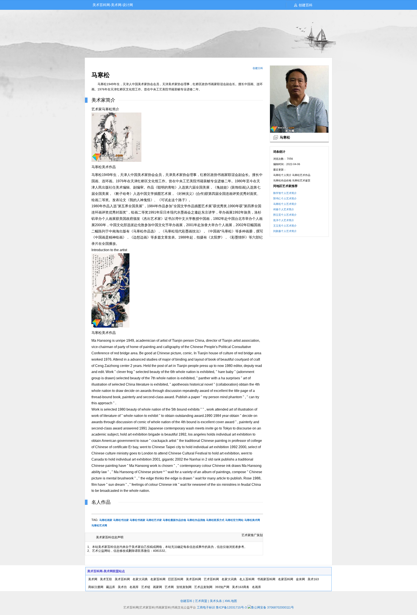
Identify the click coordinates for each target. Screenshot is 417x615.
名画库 (134, 587)
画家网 (157, 587)
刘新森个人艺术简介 (285, 231)
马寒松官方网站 (234, 520)
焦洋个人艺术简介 (283, 220)
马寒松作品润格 (196, 520)
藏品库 (110, 587)
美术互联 (106, 579)
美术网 (92, 579)
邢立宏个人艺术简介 (285, 214)
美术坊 (122, 587)
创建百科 (306, 5)
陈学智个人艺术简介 (285, 193)
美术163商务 (240, 587)
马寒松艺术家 (154, 520)
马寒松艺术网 (99, 525)
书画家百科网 (266, 579)
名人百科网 (247, 579)
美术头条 (216, 601)
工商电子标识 (206, 607)
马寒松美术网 (252, 520)
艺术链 (145, 587)
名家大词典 (140, 579)
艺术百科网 (211, 579)
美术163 (313, 579)
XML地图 (231, 601)
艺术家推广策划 (252, 535)
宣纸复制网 (184, 587)
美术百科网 (122, 579)
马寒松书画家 (137, 520)
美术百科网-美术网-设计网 (113, 5)
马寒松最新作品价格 (174, 520)
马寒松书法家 (121, 520)
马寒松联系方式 (215, 520)
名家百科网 (157, 579)
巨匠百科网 (175, 579)
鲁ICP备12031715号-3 (231, 607)
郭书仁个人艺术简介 (285, 198)
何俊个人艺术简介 (283, 209)
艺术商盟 (201, 601)
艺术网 (169, 587)
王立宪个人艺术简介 (285, 225)
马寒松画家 (105, 520)
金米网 (300, 579)
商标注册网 (95, 587)
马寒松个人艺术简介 (285, 204)
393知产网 (222, 587)
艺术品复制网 (203, 587)
